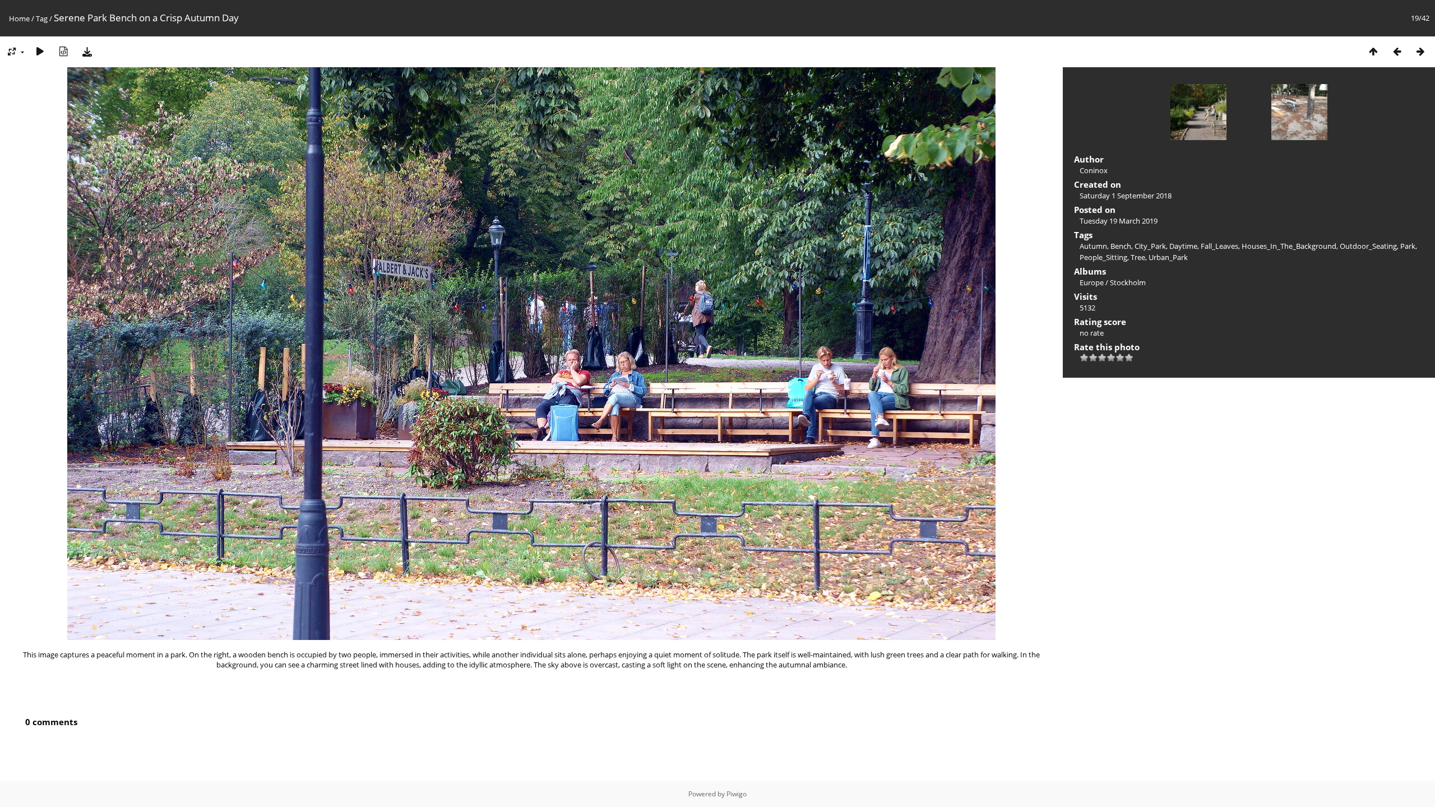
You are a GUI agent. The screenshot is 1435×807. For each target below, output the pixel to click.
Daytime (1183, 246)
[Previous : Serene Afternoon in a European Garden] (1397, 51)
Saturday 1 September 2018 (1126, 196)
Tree (1138, 257)
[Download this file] (87, 51)
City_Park (1150, 246)
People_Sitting (1103, 257)
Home (19, 18)
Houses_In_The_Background (1289, 246)
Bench (1120, 246)
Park (1407, 246)
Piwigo (736, 794)
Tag (42, 18)
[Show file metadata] (63, 51)
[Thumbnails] (1373, 51)
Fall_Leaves (1219, 246)
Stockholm (1128, 282)
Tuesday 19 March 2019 (1119, 221)
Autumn (1093, 246)
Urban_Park (1168, 257)
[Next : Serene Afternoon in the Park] (1420, 51)
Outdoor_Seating (1368, 246)
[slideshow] (40, 51)
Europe (1092, 282)
